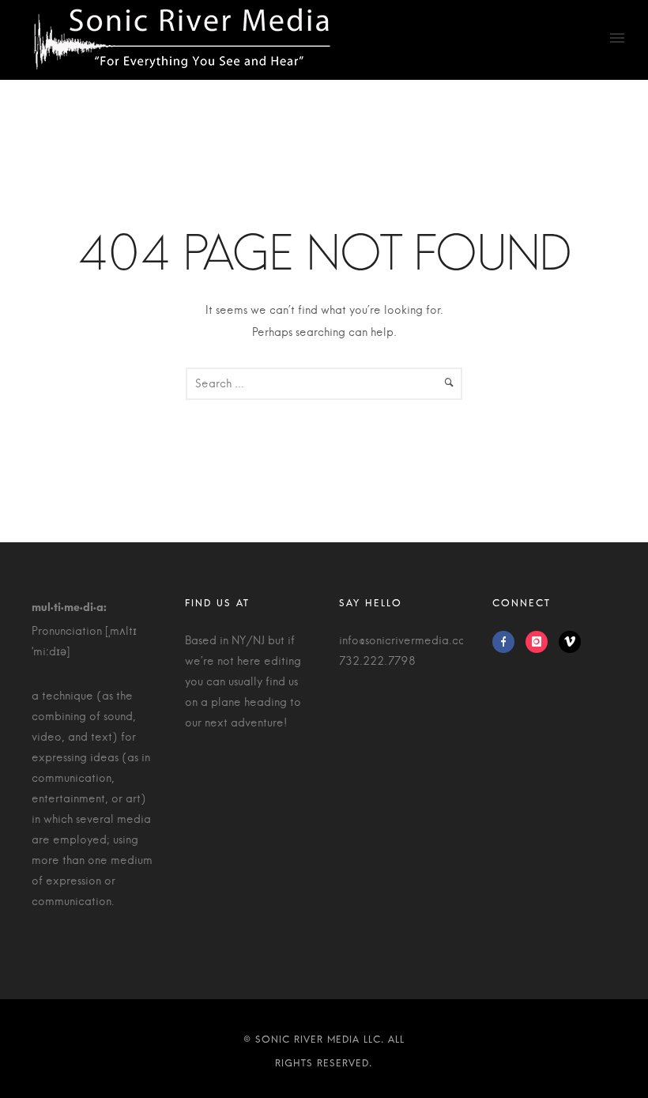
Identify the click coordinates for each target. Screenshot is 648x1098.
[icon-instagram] (541, 642)
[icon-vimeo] (570, 642)
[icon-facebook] (507, 642)
